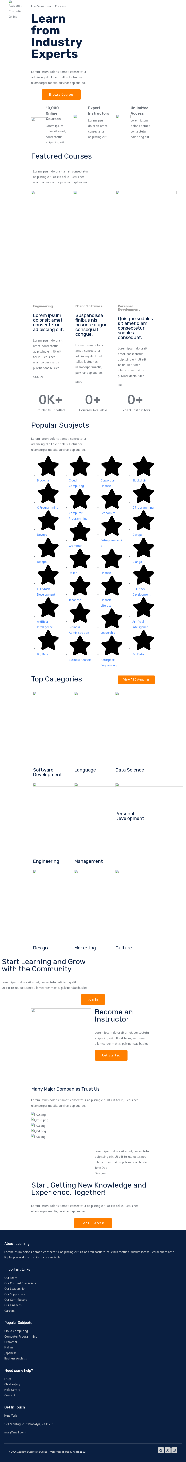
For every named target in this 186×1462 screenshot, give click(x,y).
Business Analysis (15, 1358)
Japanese (10, 1353)
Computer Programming (20, 1336)
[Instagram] (174, 1450)
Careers (9, 1310)
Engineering (43, 306)
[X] (168, 1450)
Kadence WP (79, 1451)
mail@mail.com (15, 1432)
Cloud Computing (16, 1331)
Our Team (10, 1278)
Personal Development (129, 816)
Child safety (12, 1384)
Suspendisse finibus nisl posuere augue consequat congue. (91, 325)
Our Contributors (15, 1299)
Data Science (129, 770)
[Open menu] (174, 10)
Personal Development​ (129, 308)
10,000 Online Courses (53, 113)
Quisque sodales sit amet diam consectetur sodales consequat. (135, 328)
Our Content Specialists (20, 1283)
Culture (123, 948)
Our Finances (12, 1305)
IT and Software (88, 306)
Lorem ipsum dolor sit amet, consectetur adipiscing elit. (48, 322)
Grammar (10, 1342)
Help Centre (12, 1389)
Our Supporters (14, 1294)
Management (88, 861)
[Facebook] (161, 1450)
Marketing (85, 948)
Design (40, 948)
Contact (9, 1395)
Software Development (47, 772)
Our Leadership (14, 1288)
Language (85, 770)
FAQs (7, 1379)
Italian (8, 1347)
